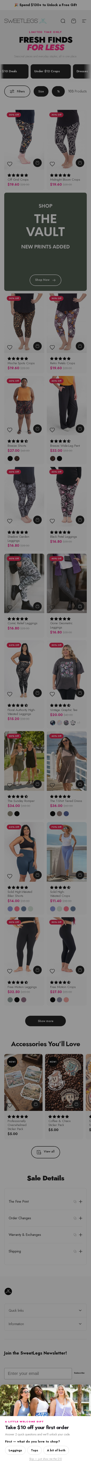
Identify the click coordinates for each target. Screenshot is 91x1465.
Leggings (15, 1450)
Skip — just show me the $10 (45, 1459)
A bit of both (56, 1450)
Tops (34, 1450)
